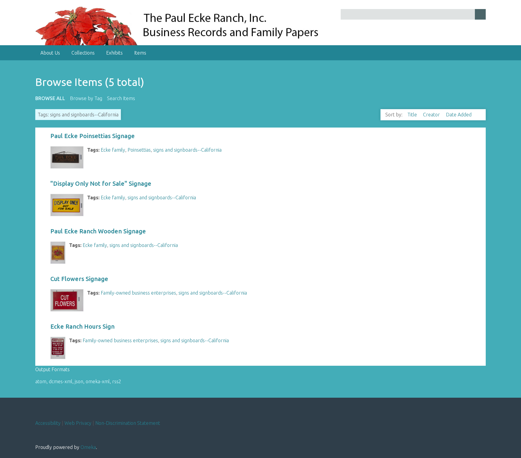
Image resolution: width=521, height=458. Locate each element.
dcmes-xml (60, 381)
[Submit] (480, 14)
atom (40, 381)
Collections (83, 52)
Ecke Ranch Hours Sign (82, 326)
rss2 (116, 381)
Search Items (121, 98)
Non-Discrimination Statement (127, 423)
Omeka (88, 447)
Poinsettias (139, 150)
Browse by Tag (86, 98)
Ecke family (113, 150)
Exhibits (114, 52)
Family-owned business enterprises (138, 292)
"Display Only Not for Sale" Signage (100, 183)
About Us (50, 52)
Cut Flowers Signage (79, 278)
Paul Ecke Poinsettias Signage (92, 135)
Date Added (459, 114)
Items (140, 52)
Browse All (50, 98)
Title (412, 114)
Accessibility (48, 423)
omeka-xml (98, 381)
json (79, 381)
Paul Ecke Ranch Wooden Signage (98, 231)
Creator (432, 114)
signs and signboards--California (187, 150)
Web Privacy (78, 423)
